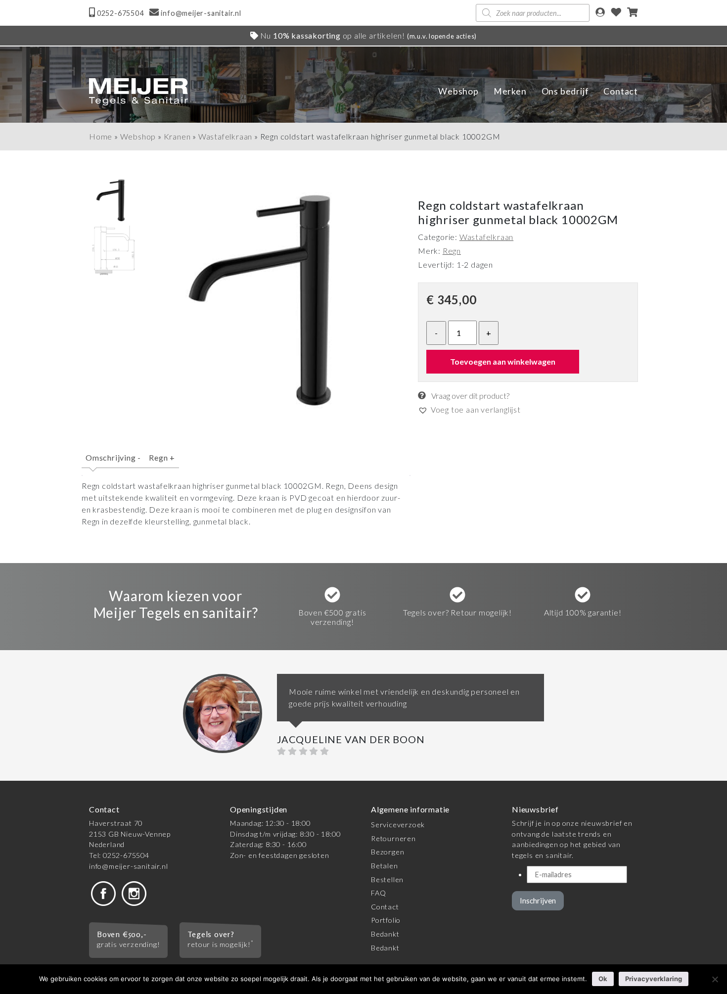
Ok (602, 979)
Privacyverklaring (653, 979)
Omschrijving (113, 457)
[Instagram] (134, 893)
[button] (469, 409)
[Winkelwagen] (632, 13)
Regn (162, 457)
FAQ (378, 893)
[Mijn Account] (600, 13)
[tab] (113, 462)
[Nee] (715, 979)
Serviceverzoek (398, 824)
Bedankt (385, 934)
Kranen (177, 136)
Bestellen (387, 879)
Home (100, 136)
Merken (510, 91)
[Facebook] (103, 893)
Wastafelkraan (225, 136)
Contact (620, 91)
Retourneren (393, 838)
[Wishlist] (616, 13)
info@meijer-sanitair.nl (128, 866)
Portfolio (386, 920)
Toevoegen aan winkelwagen (502, 361)
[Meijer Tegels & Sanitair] (138, 91)
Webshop (458, 91)
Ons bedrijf (565, 91)
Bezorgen (387, 852)
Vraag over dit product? (469, 395)
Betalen (384, 865)
